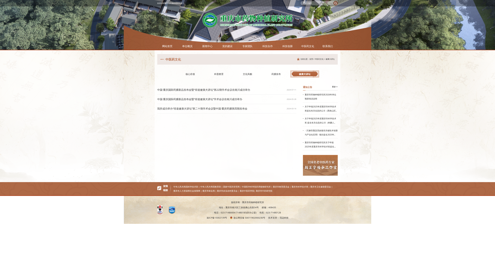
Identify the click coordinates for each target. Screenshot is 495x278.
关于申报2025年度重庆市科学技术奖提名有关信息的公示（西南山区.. (321, 108)
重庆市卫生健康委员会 (320, 186)
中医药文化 (307, 46)
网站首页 (167, 46)
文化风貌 (247, 74)
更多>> (335, 86)
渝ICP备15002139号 (217, 217)
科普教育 (219, 74)
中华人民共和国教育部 (210, 186)
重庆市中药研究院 (264, 190)
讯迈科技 (284, 217)
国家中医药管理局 (231, 186)
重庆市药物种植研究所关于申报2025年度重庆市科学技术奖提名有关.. (320, 145)
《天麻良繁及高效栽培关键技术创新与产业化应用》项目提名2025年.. (321, 132)
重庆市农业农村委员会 (227, 190)
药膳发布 (276, 74)
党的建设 (227, 46)
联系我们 (328, 46)
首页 (311, 59)
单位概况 (187, 46)
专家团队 (247, 46)
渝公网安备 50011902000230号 (249, 217)
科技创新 (287, 46)
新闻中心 (207, 46)
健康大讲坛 (330, 59)
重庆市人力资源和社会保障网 (186, 190)
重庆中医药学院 (247, 190)
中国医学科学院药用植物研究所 (256, 186)
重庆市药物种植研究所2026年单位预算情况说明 (320, 96)
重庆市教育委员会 (281, 186)
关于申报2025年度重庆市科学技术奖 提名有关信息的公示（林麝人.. (320, 120)
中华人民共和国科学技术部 (185, 186)
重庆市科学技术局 (300, 186)
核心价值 (190, 74)
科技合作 (267, 46)
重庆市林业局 (208, 190)
